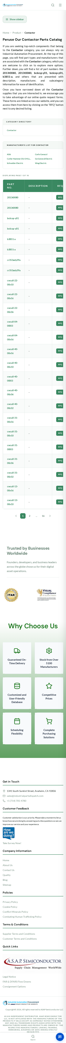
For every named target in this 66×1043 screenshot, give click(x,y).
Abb (9, 154)
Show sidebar (17, 19)
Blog (5, 879)
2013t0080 (12, 197)
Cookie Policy (10, 906)
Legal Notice (9, 976)
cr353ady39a (13, 259)
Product (17, 32)
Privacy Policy (10, 901)
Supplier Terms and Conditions (19, 933)
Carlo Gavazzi (41, 154)
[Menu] (60, 5)
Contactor (11, 130)
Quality (6, 875)
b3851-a (11, 239)
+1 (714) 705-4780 (16, 800)
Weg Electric (41, 163)
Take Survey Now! (12, 843)
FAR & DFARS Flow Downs (17, 981)
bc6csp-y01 (13, 218)
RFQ (60, 197)
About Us (8, 865)
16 (43, 515)
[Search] (53, 5)
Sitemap (7, 884)
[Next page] (50, 516)
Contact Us (8, 870)
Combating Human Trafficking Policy (22, 916)
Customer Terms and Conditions (20, 938)
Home (6, 32)
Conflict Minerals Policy (15, 911)
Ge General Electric (43, 158)
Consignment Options (14, 986)
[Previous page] (16, 516)
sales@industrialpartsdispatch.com (25, 795)
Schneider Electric (15, 163)
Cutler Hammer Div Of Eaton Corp (19, 158)
